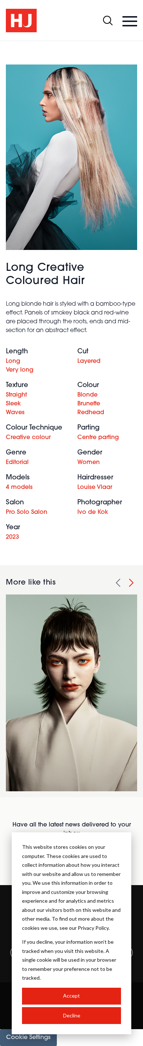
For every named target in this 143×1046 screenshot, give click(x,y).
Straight (16, 395)
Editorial (17, 462)
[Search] (108, 20)
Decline (71, 1015)
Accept (71, 995)
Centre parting (98, 438)
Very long (19, 370)
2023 (12, 537)
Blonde (87, 395)
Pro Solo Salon (26, 512)
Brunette (88, 404)
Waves (15, 413)
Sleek (13, 404)
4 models (19, 487)
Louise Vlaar (94, 487)
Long (13, 361)
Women (88, 462)
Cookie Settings (28, 1038)
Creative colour (28, 438)
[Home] (21, 20)
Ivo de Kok (92, 512)
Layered (88, 361)
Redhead (90, 413)
